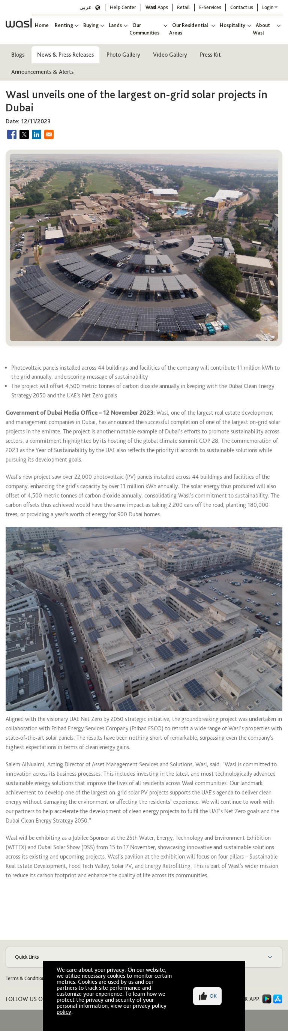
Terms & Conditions (26, 978)
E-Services (210, 7)
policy (64, 1011)
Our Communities (144, 29)
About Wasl (261, 29)
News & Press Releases (65, 54)
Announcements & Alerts (42, 71)
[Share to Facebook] (11, 134)
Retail (183, 7)
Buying (91, 25)
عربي (86, 7)
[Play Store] (267, 999)
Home (42, 25)
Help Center (123, 7)
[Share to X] (24, 134)
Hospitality (232, 25)
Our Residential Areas (188, 29)
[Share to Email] (49, 134)
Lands (115, 25)
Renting (64, 25)
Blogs (17, 54)
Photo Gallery (123, 54)
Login (267, 7)
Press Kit (210, 54)
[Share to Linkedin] (36, 134)
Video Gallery (170, 54)
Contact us (241, 7)
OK (213, 996)
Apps (157, 7)
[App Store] (277, 999)
